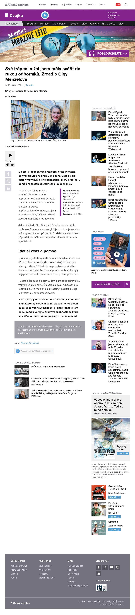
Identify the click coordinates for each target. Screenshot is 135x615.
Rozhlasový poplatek (78, 585)
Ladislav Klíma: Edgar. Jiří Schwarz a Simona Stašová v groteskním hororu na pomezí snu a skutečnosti (118, 163)
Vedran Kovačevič (43, 140)
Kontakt (71, 581)
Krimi (96, 244)
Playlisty (73, 23)
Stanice (79, 5)
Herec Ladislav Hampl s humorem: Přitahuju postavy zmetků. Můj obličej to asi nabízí (118, 186)
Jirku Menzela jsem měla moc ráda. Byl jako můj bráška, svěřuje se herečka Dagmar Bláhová (56, 393)
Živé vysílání (99, 258)
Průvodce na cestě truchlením (48, 366)
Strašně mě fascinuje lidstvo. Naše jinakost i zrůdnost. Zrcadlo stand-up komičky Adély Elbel (118, 308)
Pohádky (98, 248)
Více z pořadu (100, 295)
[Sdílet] (12, 165)
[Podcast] (7, 165)
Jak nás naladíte (75, 566)
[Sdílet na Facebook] (8, 174)
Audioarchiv (114, 15)
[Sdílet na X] (8, 181)
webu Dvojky (46, 330)
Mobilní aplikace (47, 578)
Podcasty (43, 574)
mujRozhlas (67, 5)
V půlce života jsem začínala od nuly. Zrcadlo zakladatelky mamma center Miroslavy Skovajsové (118, 350)
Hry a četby (99, 239)
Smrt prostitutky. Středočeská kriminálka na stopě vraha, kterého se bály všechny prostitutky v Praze (117, 210)
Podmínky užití (109, 601)
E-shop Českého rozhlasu (108, 393)
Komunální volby (19, 570)
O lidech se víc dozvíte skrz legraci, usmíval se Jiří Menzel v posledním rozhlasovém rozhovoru (58, 381)
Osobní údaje (94, 601)
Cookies (82, 601)
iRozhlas (42, 5)
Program (54, 5)
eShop (14, 578)
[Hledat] (126, 4)
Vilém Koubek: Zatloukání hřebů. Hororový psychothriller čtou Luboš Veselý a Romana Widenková (119, 141)
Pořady (44, 23)
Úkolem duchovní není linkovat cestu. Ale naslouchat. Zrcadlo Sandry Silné (118, 329)
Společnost (12, 23)
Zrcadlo (29, 85)
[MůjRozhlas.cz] (10, 97)
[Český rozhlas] (16, 4)
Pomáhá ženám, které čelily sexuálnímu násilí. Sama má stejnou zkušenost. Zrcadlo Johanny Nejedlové (118, 373)
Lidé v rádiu (73, 574)
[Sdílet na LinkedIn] (8, 188)
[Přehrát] (10, 155)
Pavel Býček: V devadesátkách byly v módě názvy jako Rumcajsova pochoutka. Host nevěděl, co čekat (118, 119)
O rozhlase (91, 5)
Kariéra (71, 578)
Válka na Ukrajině (19, 566)
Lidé (84, 23)
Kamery (111, 18)
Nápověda (73, 570)
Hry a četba (108, 23)
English (121, 601)
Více (122, 23)
